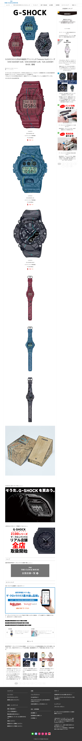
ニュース (8, 5)
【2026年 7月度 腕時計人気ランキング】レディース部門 (46, 669)
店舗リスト (74, 5)
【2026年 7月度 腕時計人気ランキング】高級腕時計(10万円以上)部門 (30, 670)
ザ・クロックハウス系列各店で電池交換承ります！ (67, 154)
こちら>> (20, 485)
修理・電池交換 (44, 5)
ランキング (35, 5)
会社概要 (51, 5)
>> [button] (44, 683)
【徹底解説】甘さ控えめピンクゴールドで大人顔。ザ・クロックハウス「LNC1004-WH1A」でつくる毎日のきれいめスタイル (13, 671)
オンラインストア (65, 5)
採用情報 (57, 5)
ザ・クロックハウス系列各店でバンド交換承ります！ (67, 126)
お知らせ (16, 68)
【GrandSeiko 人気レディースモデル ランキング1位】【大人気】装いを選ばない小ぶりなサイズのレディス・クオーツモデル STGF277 (67, 62)
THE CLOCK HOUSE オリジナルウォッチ (21, 5)
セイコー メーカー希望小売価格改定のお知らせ (67, 33)
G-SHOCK (11, 69)
